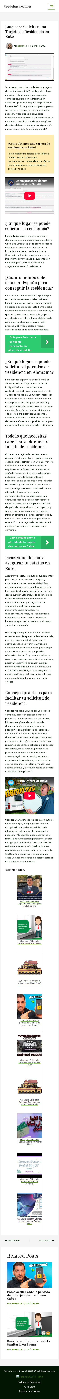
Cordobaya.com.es (18, 6)
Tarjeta (35, 1303)
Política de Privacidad (29, 1382)
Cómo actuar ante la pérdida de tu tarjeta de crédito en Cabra (28, 1295)
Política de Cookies (29, 1391)
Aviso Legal (29, 1386)
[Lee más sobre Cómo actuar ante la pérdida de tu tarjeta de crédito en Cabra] (29, 1275)
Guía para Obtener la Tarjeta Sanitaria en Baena (28, 1342)
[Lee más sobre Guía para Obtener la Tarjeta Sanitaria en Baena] (29, 1324)
